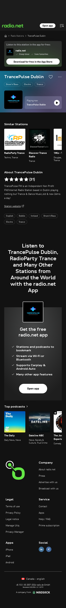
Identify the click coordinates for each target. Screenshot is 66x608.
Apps (41, 513)
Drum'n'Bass (12, 84)
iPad (8, 556)
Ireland (34, 216)
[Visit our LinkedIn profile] (41, 549)
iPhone (9, 550)
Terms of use (13, 506)
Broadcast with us (48, 488)
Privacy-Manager (15, 532)
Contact (43, 506)
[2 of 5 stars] (11, 179)
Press (42, 476)
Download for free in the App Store (33, 62)
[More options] (60, 77)
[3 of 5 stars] (16, 179)
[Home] (5, 35)
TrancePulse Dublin (36, 105)
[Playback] (57, 103)
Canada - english (35, 579)
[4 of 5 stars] (21, 179)
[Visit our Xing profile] (48, 549)
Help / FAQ (44, 519)
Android (10, 562)
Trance (40, 84)
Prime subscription (49, 525)
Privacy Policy (13, 513)
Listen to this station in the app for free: (28, 44)
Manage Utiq (12, 525)
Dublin (22, 216)
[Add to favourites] (51, 77)
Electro (27, 84)
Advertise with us (48, 482)
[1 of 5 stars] (6, 179)
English (9, 216)
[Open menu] (62, 26)
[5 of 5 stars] (26, 179)
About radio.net (47, 469)
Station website (12, 206)
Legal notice (12, 519)
